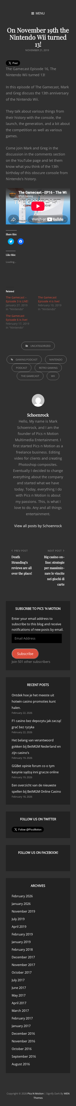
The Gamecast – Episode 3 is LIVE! (17, 299)
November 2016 (23, 1041)
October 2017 (22, 972)
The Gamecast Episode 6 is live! (16, 318)
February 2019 (22, 934)
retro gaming (48, 368)
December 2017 (23, 957)
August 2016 (21, 1064)
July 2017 (18, 980)
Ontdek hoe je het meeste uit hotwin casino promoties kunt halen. (34, 701)
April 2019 (19, 926)
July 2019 (18, 919)
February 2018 (22, 949)
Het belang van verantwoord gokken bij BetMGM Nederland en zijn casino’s (36, 746)
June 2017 (19, 988)
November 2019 (23, 911)
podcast (21, 368)
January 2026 (21, 904)
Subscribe (25, 653)
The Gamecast (30, 376)
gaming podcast (26, 359)
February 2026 (22, 896)
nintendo (55, 359)
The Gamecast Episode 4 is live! (49, 299)
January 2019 (21, 942)
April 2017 (19, 1003)
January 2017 (21, 1026)
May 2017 (19, 995)
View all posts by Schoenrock (38, 525)
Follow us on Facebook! (38, 852)
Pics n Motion (35, 1093)
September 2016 (24, 1056)
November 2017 (23, 965)
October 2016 (22, 1049)
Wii (53, 376)
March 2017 (20, 1010)
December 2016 (23, 1033)
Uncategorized (40, 346)
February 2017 (22, 1018)
